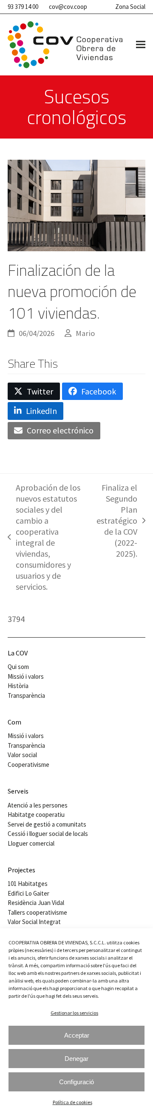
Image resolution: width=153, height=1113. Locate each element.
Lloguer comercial (31, 843)
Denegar (76, 1058)
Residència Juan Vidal (36, 903)
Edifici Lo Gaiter (28, 893)
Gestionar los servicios (74, 1013)
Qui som (18, 667)
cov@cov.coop (68, 7)
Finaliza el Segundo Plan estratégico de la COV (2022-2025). (116, 520)
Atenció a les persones (38, 805)
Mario (85, 333)
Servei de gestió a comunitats (47, 824)
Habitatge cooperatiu (36, 814)
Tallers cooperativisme (37, 912)
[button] (140, 44)
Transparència (26, 695)
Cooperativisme (28, 765)
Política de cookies (72, 1102)
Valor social (22, 755)
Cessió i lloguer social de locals (48, 834)
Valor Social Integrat (34, 922)
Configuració (76, 1081)
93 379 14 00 (23, 7)
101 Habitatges (28, 884)
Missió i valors (26, 676)
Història (18, 686)
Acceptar (76, 1035)
